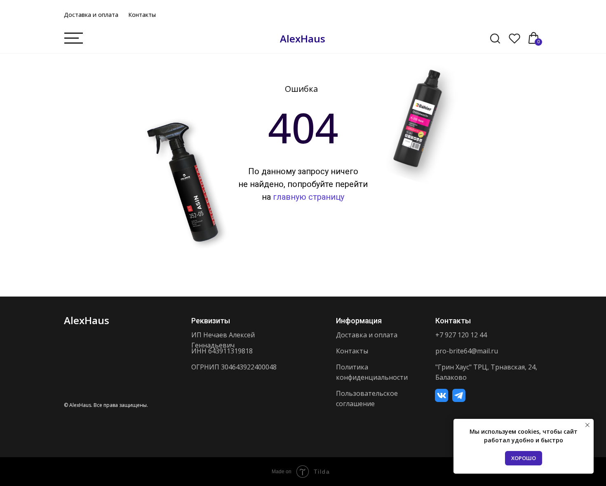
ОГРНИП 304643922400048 (234, 367)
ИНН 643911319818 (222, 350)
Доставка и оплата (91, 15)
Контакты (142, 15)
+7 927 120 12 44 (461, 334)
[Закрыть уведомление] (587, 425)
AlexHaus (302, 38)
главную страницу (308, 197)
